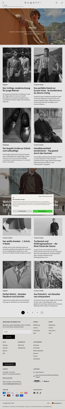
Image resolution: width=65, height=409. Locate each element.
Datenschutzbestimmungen (45, 196)
